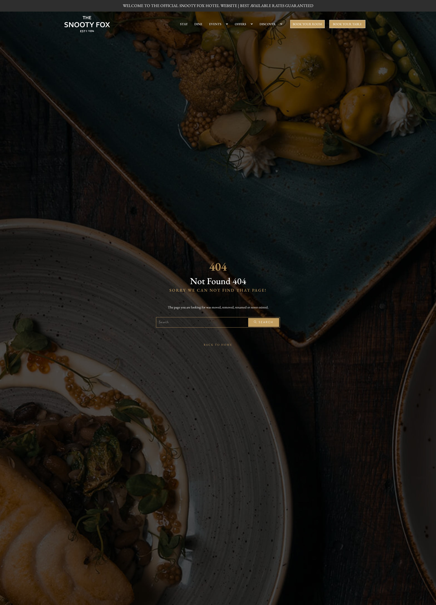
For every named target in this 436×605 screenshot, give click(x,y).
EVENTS (215, 24)
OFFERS (240, 24)
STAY (184, 24)
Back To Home (218, 345)
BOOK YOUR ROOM (307, 24)
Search (265, 322)
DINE (198, 24)
